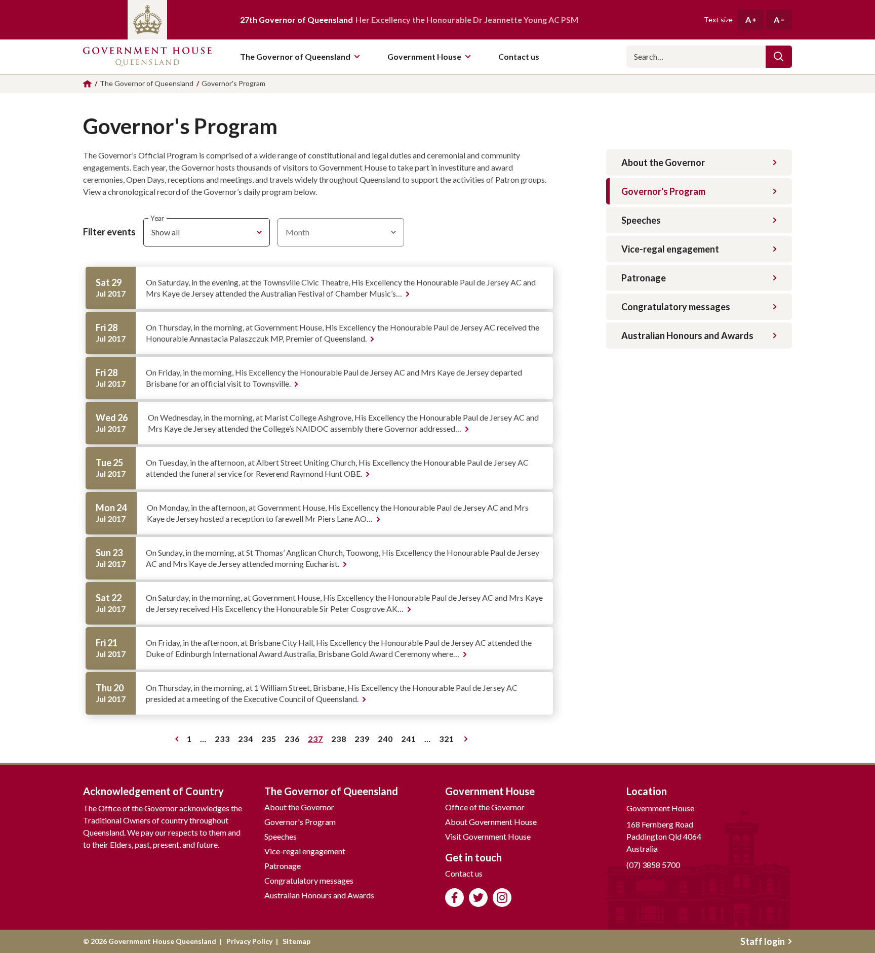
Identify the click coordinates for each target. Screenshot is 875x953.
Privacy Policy (249, 941)
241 (410, 740)
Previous (175, 739)
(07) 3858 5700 (653, 864)
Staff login (762, 941)
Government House (424, 56)
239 (364, 740)
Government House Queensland (147, 56)
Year (157, 218)
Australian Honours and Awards (687, 335)
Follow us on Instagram (502, 897)
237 (317, 740)
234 (247, 740)
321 (448, 740)
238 (340, 740)
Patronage (643, 277)
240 (387, 740)
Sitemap (296, 941)
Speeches (641, 220)
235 (271, 740)
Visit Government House (488, 836)
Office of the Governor (485, 807)
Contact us (464, 873)
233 (224, 740)
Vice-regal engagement (670, 249)
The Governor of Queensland (295, 56)
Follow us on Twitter (478, 897)
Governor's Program (663, 191)
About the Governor (663, 162)
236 (294, 740)
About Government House (491, 821)
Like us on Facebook (454, 897)
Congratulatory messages (675, 306)
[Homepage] (87, 83)
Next (465, 739)
